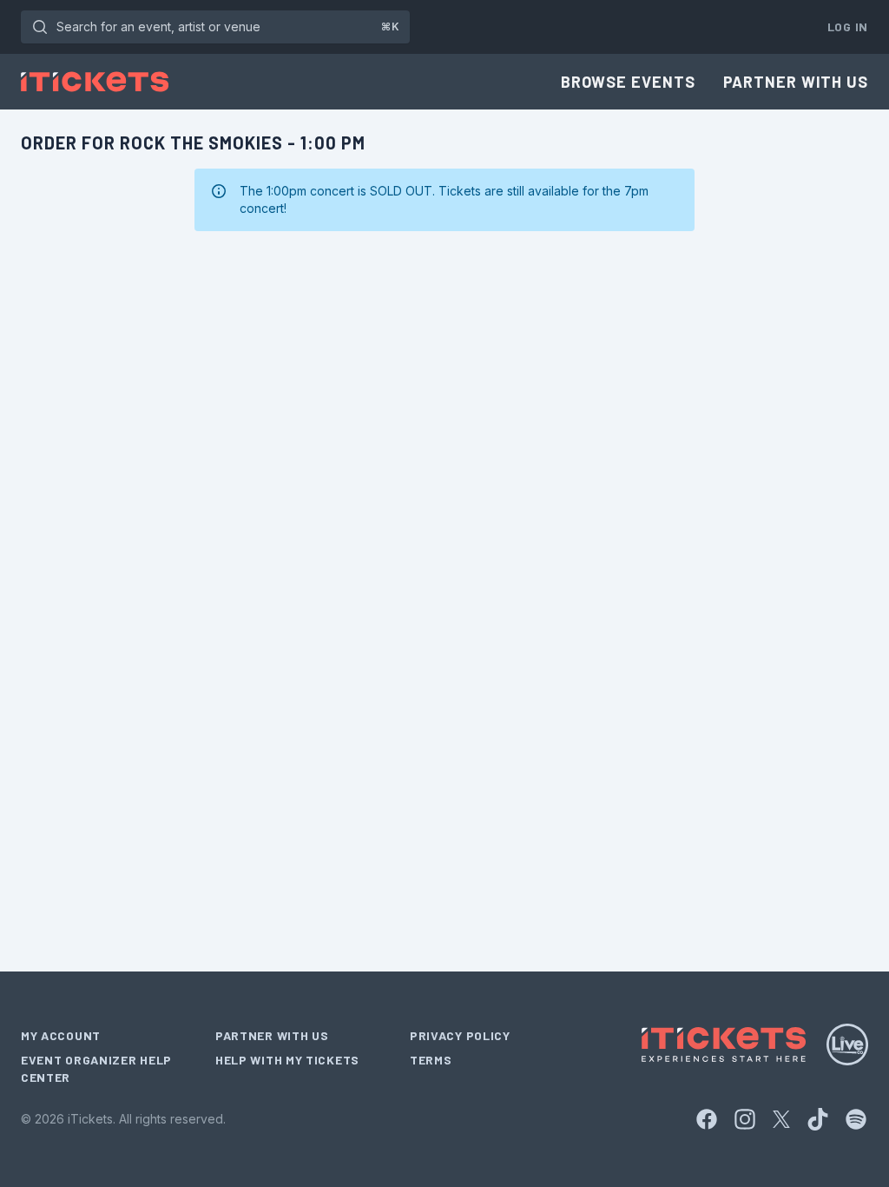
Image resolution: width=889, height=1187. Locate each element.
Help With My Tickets (287, 1059)
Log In (847, 26)
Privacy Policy (460, 1035)
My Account (61, 1035)
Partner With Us (796, 81)
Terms (431, 1059)
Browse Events (628, 81)
